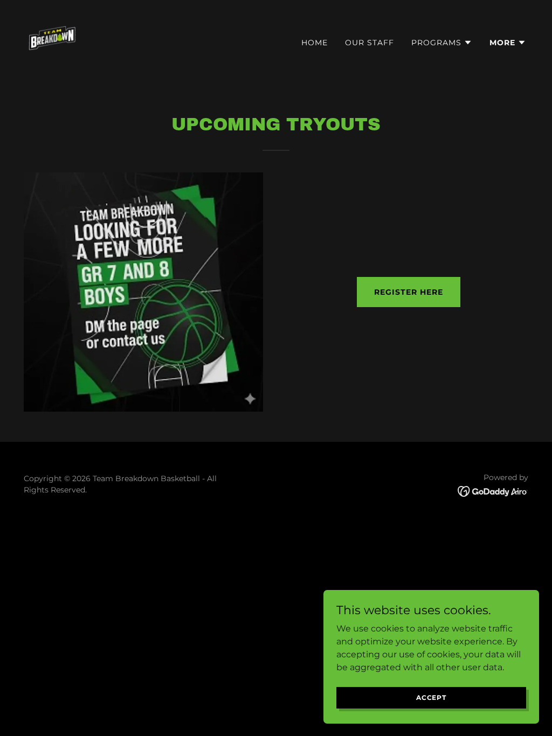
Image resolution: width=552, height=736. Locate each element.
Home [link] (314, 42)
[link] (54, 40)
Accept (431, 697)
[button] (441, 42)
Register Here (408, 292)
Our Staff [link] (369, 42)
